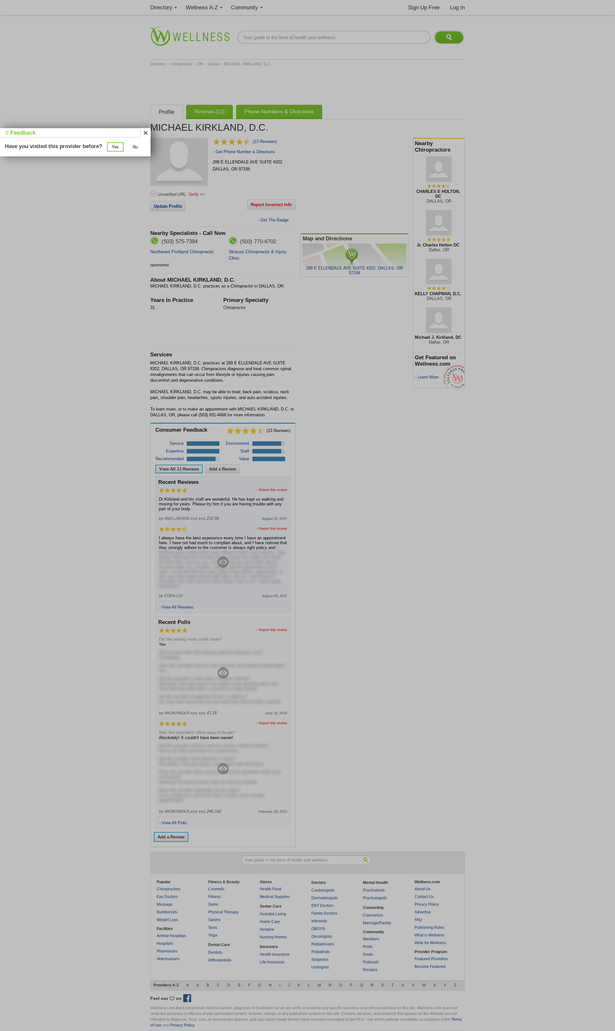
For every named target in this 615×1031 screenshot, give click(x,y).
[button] (115, 147)
